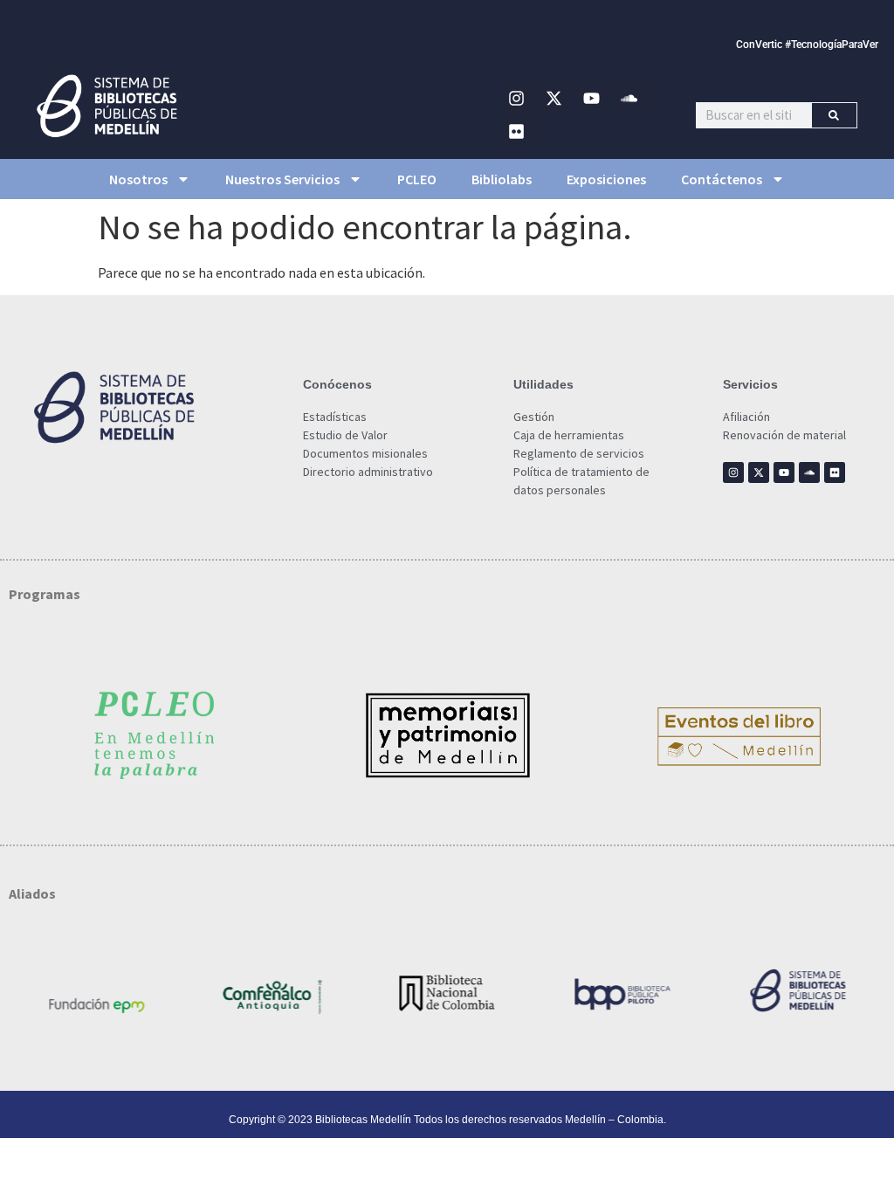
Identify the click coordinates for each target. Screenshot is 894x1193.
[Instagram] (516, 98)
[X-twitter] (554, 98)
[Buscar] (834, 115)
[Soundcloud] (629, 98)
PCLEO (417, 179)
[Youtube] (592, 98)
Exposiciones (606, 179)
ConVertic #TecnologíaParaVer (807, 44)
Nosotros (138, 179)
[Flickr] (516, 131)
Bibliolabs (501, 179)
